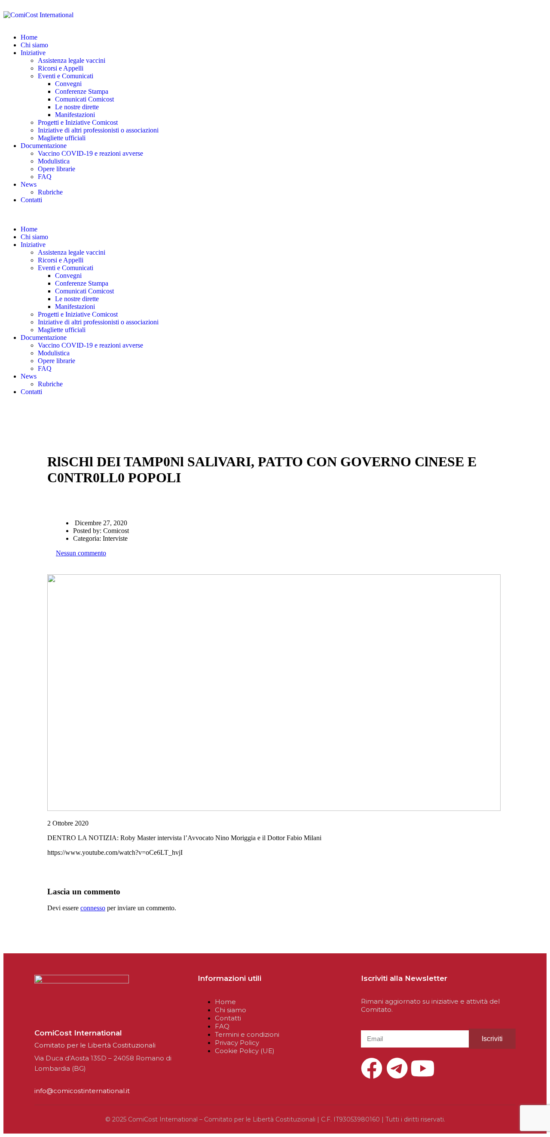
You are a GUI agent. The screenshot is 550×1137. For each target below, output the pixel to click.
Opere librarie (56, 169)
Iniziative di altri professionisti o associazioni (98, 130)
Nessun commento (81, 553)
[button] (275, 215)
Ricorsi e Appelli (60, 68)
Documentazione (44, 145)
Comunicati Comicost (84, 99)
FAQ (45, 176)
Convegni (68, 83)
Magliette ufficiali (62, 138)
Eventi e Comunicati (65, 76)
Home (29, 37)
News (29, 184)
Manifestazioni (75, 114)
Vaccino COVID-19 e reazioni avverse (90, 153)
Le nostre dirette (77, 107)
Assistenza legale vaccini (71, 60)
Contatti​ (31, 199)
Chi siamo (34, 45)
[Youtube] (422, 1068)
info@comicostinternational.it (82, 1091)
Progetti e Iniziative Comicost (78, 122)
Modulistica (54, 161)
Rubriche (50, 192)
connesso (92, 908)
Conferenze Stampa (81, 91)
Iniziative (33, 52)
